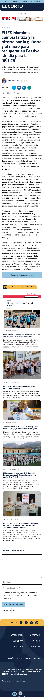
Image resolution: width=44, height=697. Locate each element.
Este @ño (6, 611)
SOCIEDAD (35, 635)
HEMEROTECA (23, 658)
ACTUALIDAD (16, 635)
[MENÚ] (40, 6)
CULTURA (18, 646)
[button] (20, 693)
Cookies (15, 681)
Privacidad (24, 681)
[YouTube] (31, 622)
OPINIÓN (11, 658)
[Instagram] (36, 622)
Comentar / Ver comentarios (22, 275)
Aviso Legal (6, 681)
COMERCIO (18, 641)
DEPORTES (35, 646)
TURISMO (35, 641)
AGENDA (36, 658)
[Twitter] (26, 622)
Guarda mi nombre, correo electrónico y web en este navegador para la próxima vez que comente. (22, 595)
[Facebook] (21, 622)
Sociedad (6, 27)
